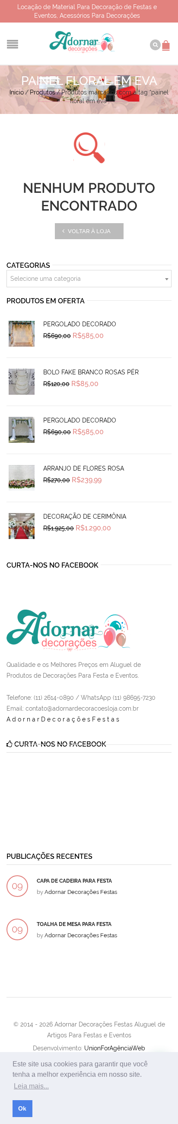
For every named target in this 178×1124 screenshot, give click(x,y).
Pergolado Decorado (79, 324)
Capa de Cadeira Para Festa (74, 881)
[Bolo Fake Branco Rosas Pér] (21, 382)
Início (17, 92)
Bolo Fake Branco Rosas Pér (91, 372)
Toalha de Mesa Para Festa (74, 924)
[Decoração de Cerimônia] (21, 526)
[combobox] (89, 278)
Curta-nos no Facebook (52, 565)
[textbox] (89, 279)
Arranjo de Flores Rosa (83, 468)
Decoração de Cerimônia (84, 516)
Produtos (42, 92)
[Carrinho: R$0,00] (167, 41)
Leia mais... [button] (31, 1086)
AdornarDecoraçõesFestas (63, 719)
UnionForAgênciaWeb (114, 1048)
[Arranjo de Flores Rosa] (21, 478)
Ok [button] (22, 1108)
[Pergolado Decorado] (21, 333)
